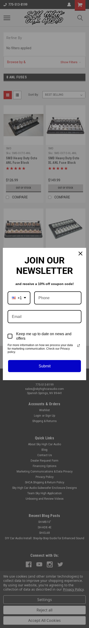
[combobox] (19, 297)
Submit (45, 366)
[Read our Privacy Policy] (78, 345)
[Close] (80, 253)
